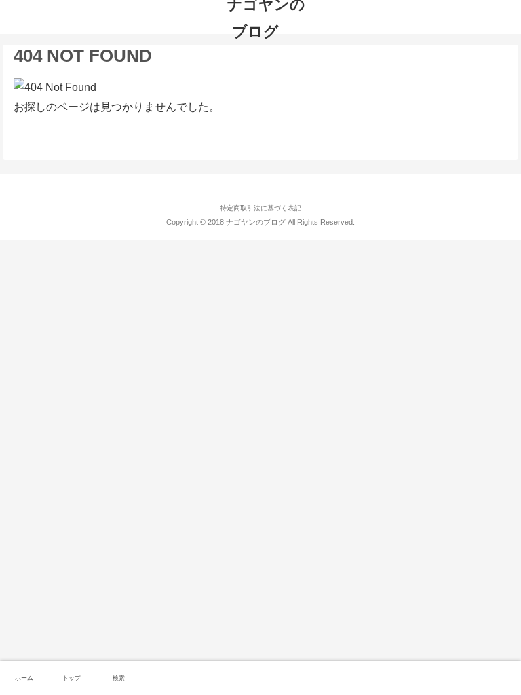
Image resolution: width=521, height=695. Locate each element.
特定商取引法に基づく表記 (260, 208)
